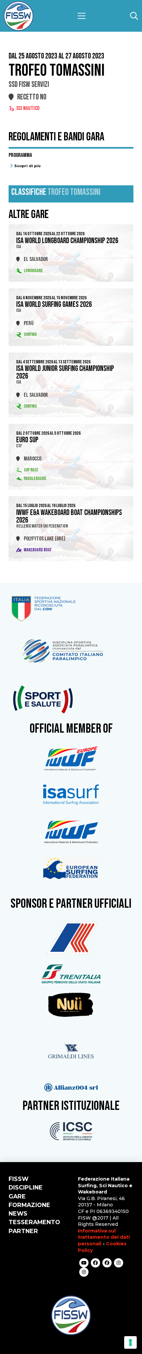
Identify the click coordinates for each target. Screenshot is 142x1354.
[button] (81, 16)
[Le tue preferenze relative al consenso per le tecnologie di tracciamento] (130, 1342)
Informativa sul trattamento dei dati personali (104, 1237)
